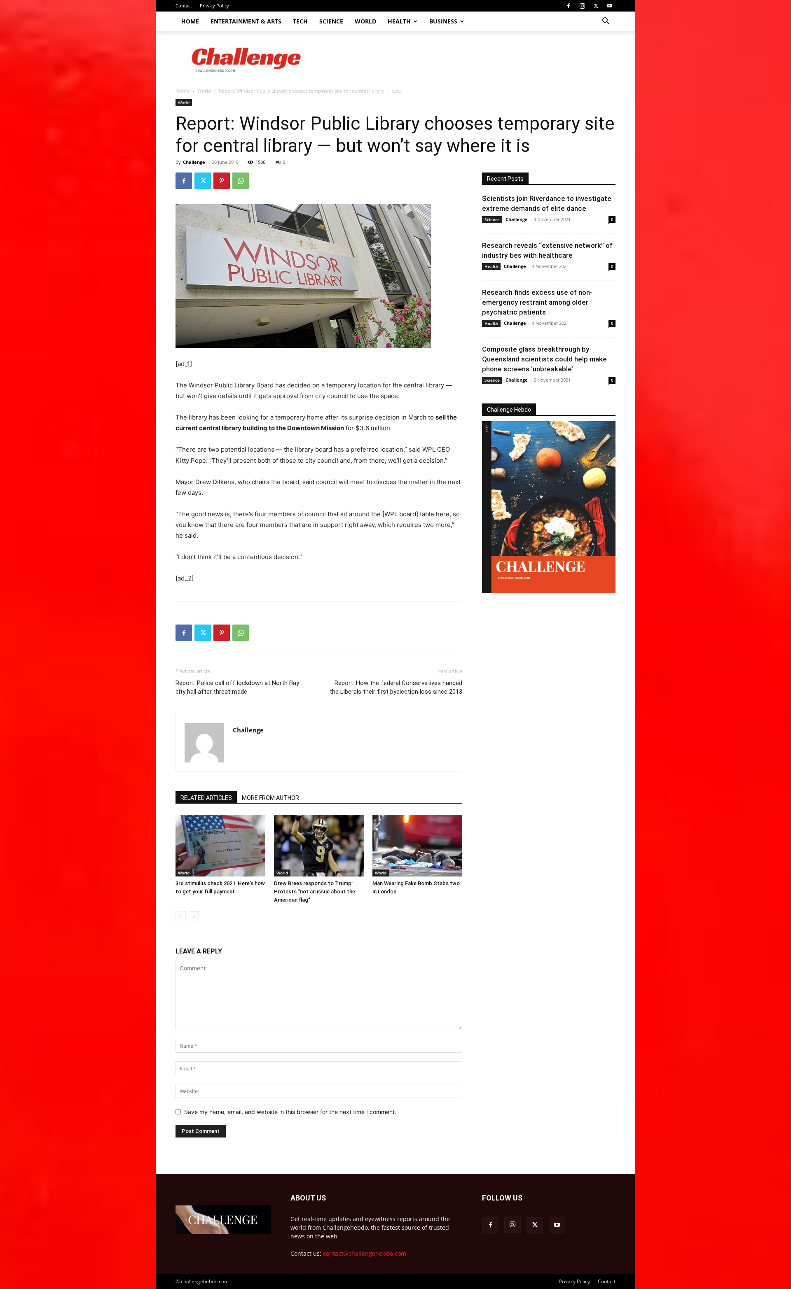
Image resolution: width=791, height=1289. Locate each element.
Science (331, 21)
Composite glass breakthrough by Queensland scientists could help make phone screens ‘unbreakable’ (544, 359)
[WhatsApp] (240, 180)
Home (190, 21)
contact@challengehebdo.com (364, 1253)
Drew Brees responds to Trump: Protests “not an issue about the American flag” (314, 891)
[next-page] (194, 916)
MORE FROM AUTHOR (270, 798)
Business (443, 21)
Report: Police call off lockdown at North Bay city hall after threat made (237, 687)
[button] (605, 22)
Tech (300, 21)
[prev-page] (181, 916)
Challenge (194, 162)
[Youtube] (609, 6)
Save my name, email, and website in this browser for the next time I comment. (290, 1111)
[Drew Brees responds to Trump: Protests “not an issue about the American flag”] (319, 845)
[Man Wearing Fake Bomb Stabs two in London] (417, 845)
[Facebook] (568, 6)
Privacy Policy (214, 5)
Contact (184, 5)
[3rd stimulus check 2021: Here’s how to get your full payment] (220, 845)
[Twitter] (596, 6)
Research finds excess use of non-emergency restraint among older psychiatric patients (537, 302)
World (365, 21)
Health (399, 21)
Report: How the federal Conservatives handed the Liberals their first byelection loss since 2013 (396, 687)
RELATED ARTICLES (206, 798)
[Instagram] (582, 6)
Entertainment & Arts (246, 21)
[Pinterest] (221, 180)
